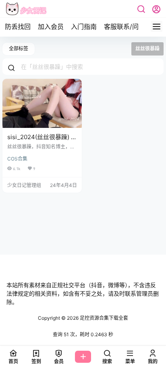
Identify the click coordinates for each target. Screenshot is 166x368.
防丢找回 (18, 27)
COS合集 (17, 159)
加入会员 (51, 27)
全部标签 (18, 48)
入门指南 (84, 27)
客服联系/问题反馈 (131, 27)
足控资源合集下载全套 (103, 318)
